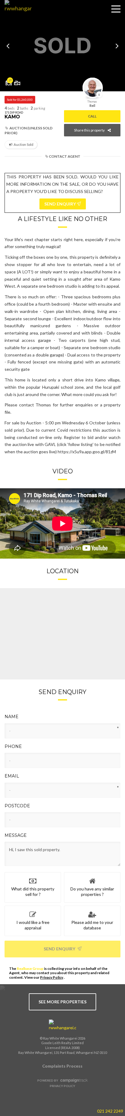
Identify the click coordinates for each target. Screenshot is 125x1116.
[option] (62, 45)
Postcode (17, 806)
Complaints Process (62, 1066)
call (92, 116)
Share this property (89, 130)
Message (16, 835)
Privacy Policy (51, 977)
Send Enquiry (60, 948)
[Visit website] (62, 1025)
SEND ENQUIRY (60, 203)
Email (12, 776)
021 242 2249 (110, 1111)
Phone (13, 746)
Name (12, 716)
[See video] (17, 80)
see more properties (62, 1001)
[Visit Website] (16, 13)
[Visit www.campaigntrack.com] (73, 1080)
